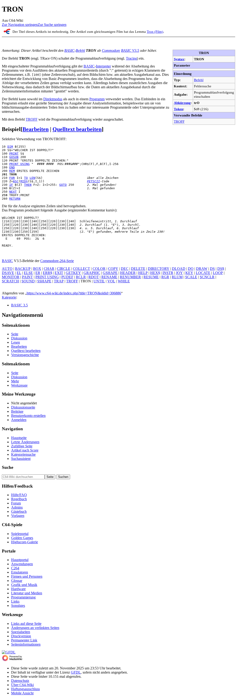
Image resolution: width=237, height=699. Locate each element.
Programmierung (23, 597)
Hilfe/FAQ (19, 495)
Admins (17, 507)
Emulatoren (19, 572)
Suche (7, 467)
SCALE (191, 277)
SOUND (28, 281)
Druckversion (21, 636)
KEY (189, 273)
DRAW (201, 269)
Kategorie (9, 297)
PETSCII (93, 181)
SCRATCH (10, 281)
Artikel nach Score (24, 450)
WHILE (124, 281)
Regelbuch (19, 499)
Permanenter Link (24, 640)
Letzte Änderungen (25, 442)
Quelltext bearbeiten (77, 129)
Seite (14, 334)
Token (178, 109)
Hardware (18, 589)
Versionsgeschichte (25, 355)
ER (37, 273)
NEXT (13, 191)
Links (15, 601)
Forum (16, 503)
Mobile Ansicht (22, 693)
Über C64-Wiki (22, 685)
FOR (12, 178)
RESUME (151, 277)
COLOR (99, 269)
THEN (27, 184)
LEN (32, 178)
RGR (165, 277)
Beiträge (17, 411)
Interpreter (103, 66)
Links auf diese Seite (26, 624)
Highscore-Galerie (24, 542)
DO (190, 269)
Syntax (179, 59)
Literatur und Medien (26, 593)
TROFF (179, 121)
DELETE (138, 269)
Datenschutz (20, 681)
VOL (111, 281)
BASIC (69, 50)
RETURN (14, 198)
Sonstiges (18, 605)
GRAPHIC (92, 273)
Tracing (131, 58)
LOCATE (203, 273)
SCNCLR (207, 277)
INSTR (167, 273)
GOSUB (14, 157)
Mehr (15, 381)
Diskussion (19, 338)
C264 (15, 568)
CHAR (49, 269)
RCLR (81, 277)
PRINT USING (19, 164)
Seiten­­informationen (26, 644)
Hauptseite (19, 438)
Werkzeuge (19, 385)
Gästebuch (19, 511)
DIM (10, 146)
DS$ (220, 269)
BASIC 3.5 (19, 305)
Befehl (198, 80)
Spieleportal (19, 534)
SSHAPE (44, 281)
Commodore (111, 50)
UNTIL (99, 281)
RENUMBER (130, 277)
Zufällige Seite (21, 446)
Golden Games (22, 538)
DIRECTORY (158, 269)
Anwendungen (22, 564)
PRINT (14, 153)
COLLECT (81, 269)
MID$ (24, 181)
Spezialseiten (20, 632)
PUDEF (67, 277)
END (12, 167)
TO (26, 178)
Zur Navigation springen (20, 25)
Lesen (15, 342)
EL (19, 273)
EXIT (59, 273)
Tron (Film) (155, 32)
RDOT (93, 277)
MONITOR (10, 277)
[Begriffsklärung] (7, 33)
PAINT (27, 277)
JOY (179, 273)
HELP (143, 273)
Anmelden (18, 420)
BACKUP (23, 269)
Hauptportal (19, 560)
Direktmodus (52, 99)
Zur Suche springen (52, 25)
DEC (124, 269)
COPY (113, 269)
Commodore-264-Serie (57, 261)
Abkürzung (182, 103)
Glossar (16, 581)
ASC (16, 181)
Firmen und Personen (26, 576)
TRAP (59, 281)
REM (12, 171)
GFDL (76, 672)
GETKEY (73, 273)
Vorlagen (17, 516)
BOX (37, 269)
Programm (97, 99)
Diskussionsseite (23, 407)
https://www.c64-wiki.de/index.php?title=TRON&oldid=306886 (74, 293)
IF (11, 184)
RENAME (109, 277)
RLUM (177, 277)
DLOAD (178, 269)
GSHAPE (110, 273)
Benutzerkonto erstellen (28, 416)
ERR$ (47, 273)
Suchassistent (21, 459)
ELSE (28, 273)
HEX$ (155, 273)
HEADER (128, 273)
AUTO (7, 269)
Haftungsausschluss (25, 689)
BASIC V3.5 (130, 50)
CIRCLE (63, 269)
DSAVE (8, 273)
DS (212, 269)
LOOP (218, 273)
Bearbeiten (35, 129)
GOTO (63, 184)
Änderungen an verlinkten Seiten (35, 628)
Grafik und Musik (24, 585)
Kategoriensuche (23, 454)
